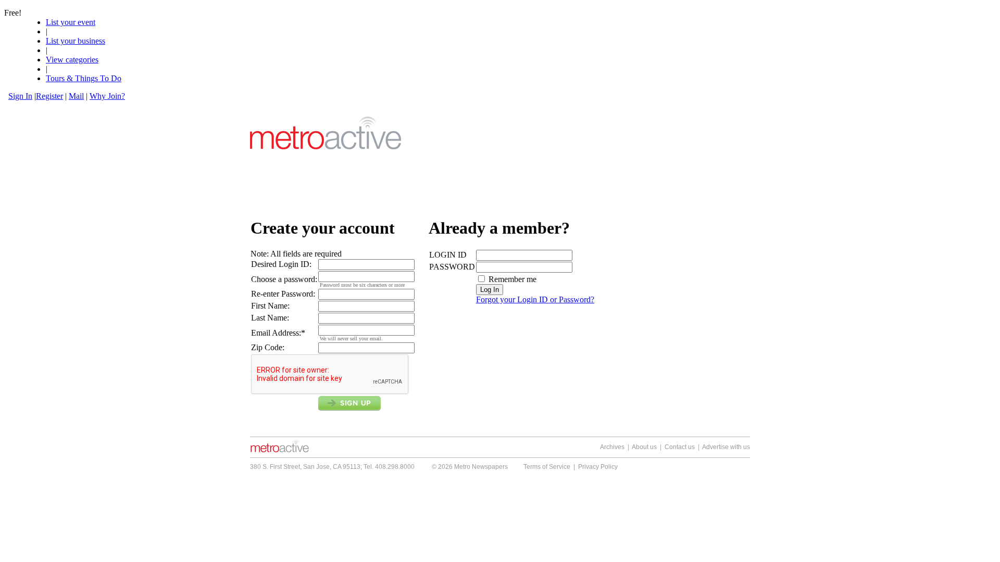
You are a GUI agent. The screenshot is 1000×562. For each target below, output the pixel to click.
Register (49, 96)
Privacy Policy (598, 466)
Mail (76, 96)
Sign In (20, 96)
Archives (612, 447)
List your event (70, 22)
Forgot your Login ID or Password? (535, 299)
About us (644, 447)
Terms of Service (546, 466)
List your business (75, 40)
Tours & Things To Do (83, 78)
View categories (72, 59)
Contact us (680, 447)
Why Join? (107, 96)
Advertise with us (726, 447)
